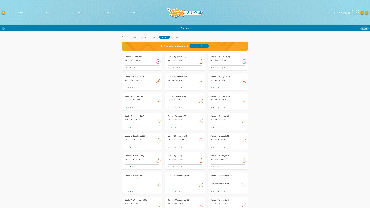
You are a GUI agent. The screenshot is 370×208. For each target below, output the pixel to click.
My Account (51, 12)
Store (106, 12)
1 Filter (365, 28)
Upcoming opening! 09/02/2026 (220, 183)
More (133, 12)
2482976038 (347, 14)
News (80, 12)
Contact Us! (199, 46)
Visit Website (355, 14)
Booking (19, 12)
